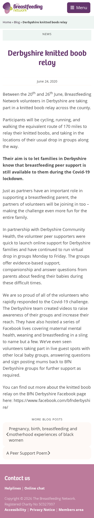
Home (7, 22)
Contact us (17, 477)
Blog (17, 22)
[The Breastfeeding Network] (22, 8)
